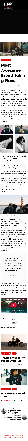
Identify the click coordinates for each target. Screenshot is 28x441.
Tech (14, 388)
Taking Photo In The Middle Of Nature (13, 359)
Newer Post (17, 415)
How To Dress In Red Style (13, 395)
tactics (21, 319)
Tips (14, 353)
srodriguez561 (7, 86)
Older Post (11, 409)
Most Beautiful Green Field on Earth (12, 418)
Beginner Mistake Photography (15, 412)
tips (14, 322)
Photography (6, 59)
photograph (12, 319)
